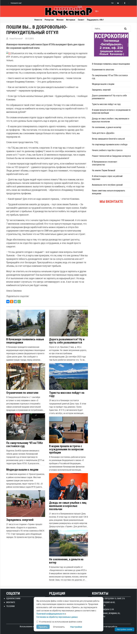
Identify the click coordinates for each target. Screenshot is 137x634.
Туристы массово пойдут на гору (66, 394)
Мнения (59, 20)
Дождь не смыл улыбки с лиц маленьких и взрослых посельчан (67, 506)
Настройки (76, 626)
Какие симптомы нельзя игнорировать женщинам (108, 192)
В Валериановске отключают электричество (104, 163)
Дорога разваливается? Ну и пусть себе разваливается (66, 341)
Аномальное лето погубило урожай (107, 185)
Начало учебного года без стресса (107, 150)
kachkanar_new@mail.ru (109, 613)
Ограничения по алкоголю (22, 392)
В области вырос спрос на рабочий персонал (107, 177)
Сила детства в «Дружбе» (103, 133)
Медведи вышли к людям (22, 469)
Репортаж (49, 20)
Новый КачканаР (16, 39)
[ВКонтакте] (7, 301)
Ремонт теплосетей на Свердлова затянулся (111, 156)
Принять (43, 626)
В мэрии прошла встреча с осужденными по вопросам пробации (66, 449)
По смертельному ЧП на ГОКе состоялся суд (24, 444)
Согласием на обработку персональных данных (57, 617)
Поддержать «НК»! (95, 20)
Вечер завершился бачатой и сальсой (108, 139)
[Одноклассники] (11, 301)
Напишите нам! (16, 3)
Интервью (70, 20)
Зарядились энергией (19, 519)
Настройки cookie (124, 629)
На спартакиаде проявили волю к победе (110, 144)
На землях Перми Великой (103, 170)
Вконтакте (10, 602)
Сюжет (81, 20)
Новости (38, 20)
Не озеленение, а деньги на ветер (66, 561)
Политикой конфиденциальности (50, 614)
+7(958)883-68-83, (108, 602)
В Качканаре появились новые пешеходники (25, 341)
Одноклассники (13, 598)
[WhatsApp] (19, 301)
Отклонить (59, 626)
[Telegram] (15, 301)
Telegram (10, 606)
